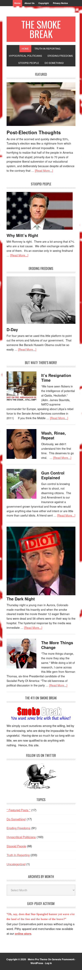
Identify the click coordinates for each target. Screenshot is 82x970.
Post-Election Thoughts (34, 132)
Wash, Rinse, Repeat (53, 435)
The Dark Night (21, 599)
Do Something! (16, 819)
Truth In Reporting (18, 855)
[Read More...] (44, 171)
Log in (48, 963)
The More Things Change (57, 645)
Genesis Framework (63, 959)
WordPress (36, 963)
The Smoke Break (41, 29)
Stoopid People (16, 846)
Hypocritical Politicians (21, 837)
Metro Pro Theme (37, 959)
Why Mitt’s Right (22, 235)
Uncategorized (16, 864)
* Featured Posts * (18, 810)
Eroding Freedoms (18, 828)
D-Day (12, 329)
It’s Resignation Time (56, 377)
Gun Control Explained (52, 475)
